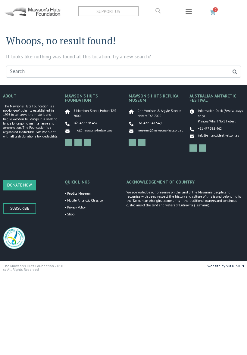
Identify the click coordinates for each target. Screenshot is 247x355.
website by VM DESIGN (226, 266)
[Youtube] (87, 142)
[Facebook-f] (68, 142)
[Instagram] (78, 142)
